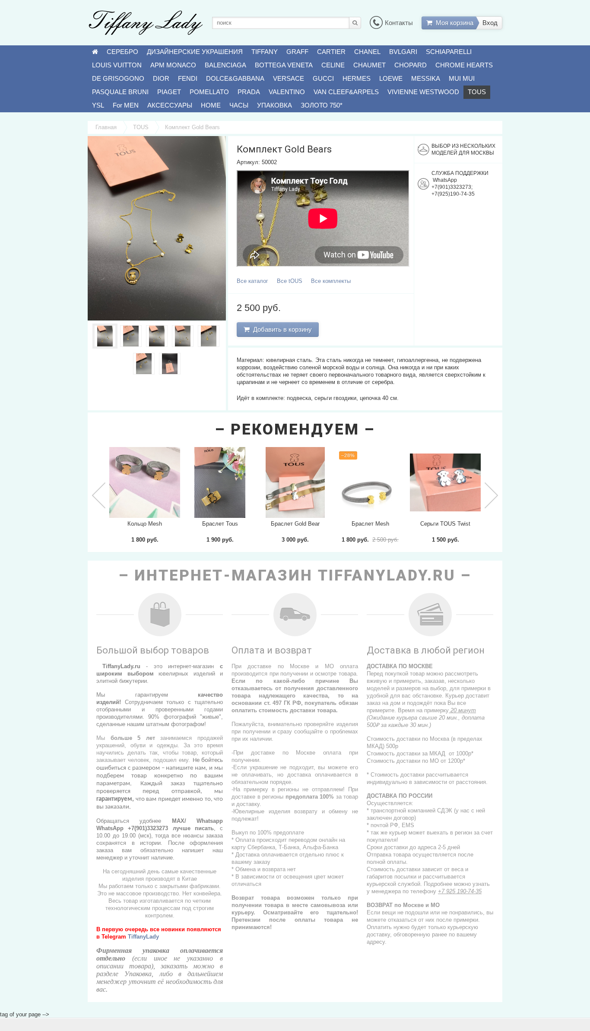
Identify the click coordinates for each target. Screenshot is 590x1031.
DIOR (161, 78)
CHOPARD (410, 65)
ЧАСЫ (238, 105)
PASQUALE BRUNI (120, 91)
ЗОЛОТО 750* (322, 105)
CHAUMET (369, 65)
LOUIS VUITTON (117, 65)
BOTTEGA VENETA (284, 65)
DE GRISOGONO (118, 78)
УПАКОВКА (274, 105)
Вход (490, 22)
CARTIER (331, 51)
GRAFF (297, 51)
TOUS (477, 91)
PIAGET (169, 91)
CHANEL (367, 51)
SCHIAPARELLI (449, 51)
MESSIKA (425, 78)
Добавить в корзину (281, 329)
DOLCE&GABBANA (235, 78)
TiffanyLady (143, 936)
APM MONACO (173, 65)
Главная (106, 127)
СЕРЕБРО (122, 51)
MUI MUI (462, 78)
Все (252, 281)
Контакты (399, 22)
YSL (98, 105)
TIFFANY (264, 51)
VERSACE (288, 78)
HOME (211, 105)
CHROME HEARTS (464, 65)
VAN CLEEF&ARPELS (346, 91)
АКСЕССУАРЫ (169, 105)
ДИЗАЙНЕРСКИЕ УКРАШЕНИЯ (195, 51)
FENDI (187, 78)
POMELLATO (209, 91)
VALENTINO (287, 91)
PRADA (249, 91)
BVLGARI (403, 51)
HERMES (357, 78)
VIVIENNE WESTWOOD (423, 91)
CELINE (333, 65)
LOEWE (391, 78)
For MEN (126, 105)
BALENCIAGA (225, 65)
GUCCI (323, 78)
